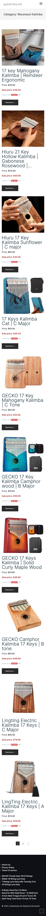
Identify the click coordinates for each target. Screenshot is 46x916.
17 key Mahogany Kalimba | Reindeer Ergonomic (22, 75)
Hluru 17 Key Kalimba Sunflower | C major (22, 242)
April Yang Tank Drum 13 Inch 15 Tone (19, 898)
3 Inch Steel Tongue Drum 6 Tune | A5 (19, 896)
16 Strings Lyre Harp (11, 884)
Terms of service (9, 870)
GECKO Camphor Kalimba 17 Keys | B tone (23, 643)
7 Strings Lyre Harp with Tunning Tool (19, 881)
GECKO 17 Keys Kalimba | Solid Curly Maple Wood (22, 562)
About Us (6, 864)
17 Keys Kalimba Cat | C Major (19, 321)
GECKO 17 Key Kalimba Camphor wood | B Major (21, 481)
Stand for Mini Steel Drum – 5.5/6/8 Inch (20, 893)
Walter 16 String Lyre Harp (13, 879)
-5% (19, 95)
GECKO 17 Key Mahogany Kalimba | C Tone (22, 400)
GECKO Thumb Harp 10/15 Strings (17, 876)
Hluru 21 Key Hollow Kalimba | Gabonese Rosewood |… (20, 158)
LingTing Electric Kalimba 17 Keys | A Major (23, 806)
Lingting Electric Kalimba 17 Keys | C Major (21, 725)
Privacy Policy (8, 867)
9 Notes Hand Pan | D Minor (14, 890)
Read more (12, 103)
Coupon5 (14, 95)
